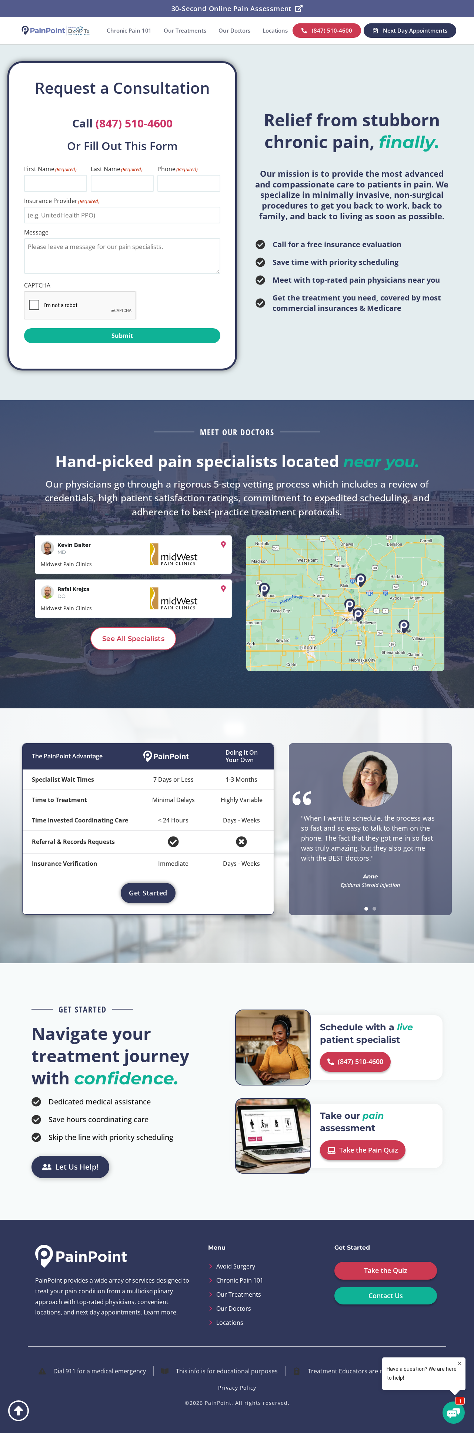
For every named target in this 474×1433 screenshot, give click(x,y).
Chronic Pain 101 (129, 30)
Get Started (148, 892)
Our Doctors (234, 30)
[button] (366, 909)
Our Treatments (185, 30)
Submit (122, 336)
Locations (275, 30)
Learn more (160, 1312)
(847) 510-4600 (134, 123)
